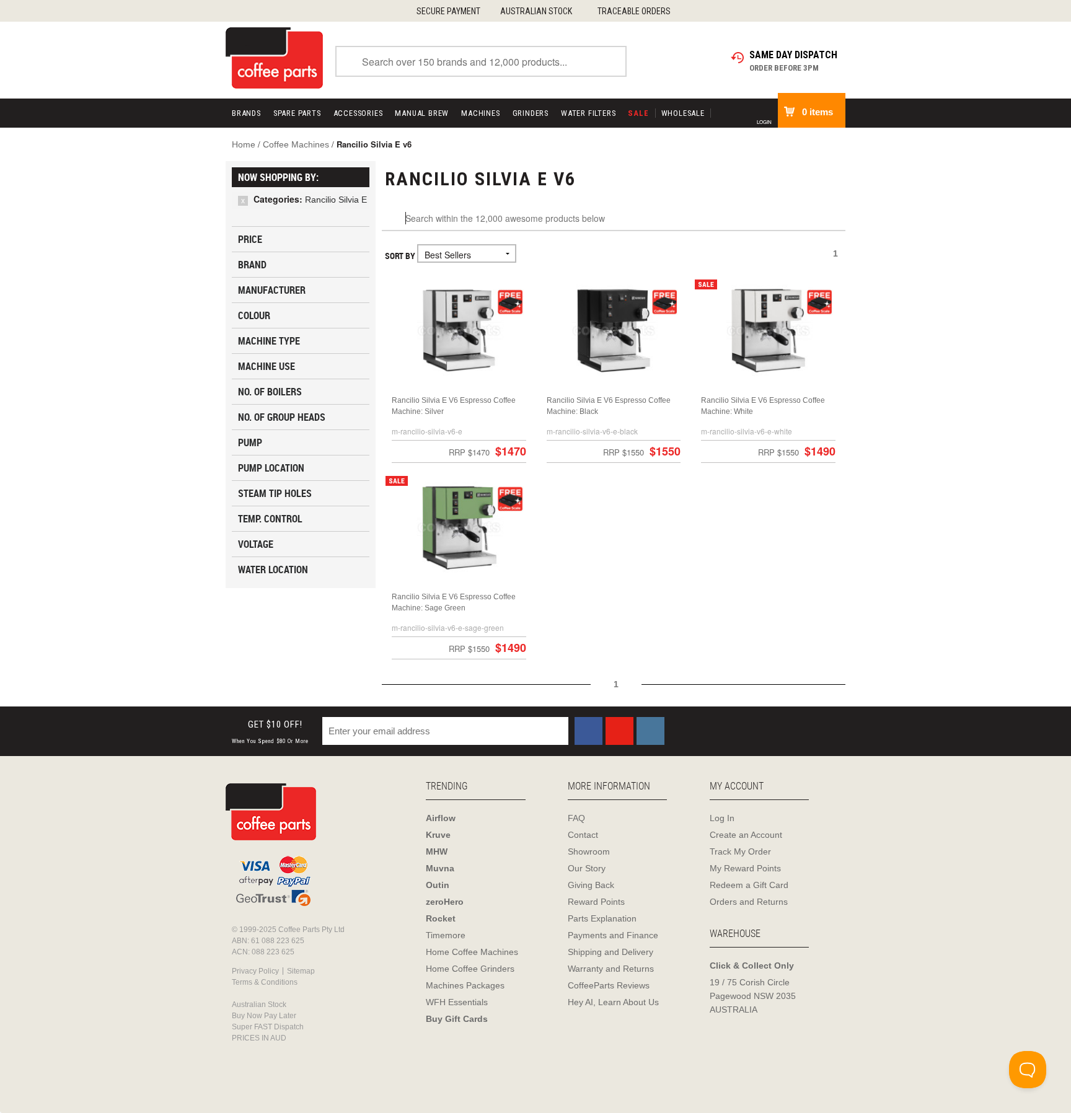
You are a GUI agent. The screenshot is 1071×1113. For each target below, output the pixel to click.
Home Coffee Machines (472, 952)
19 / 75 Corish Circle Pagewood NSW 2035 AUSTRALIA (753, 995)
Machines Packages (465, 985)
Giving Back (591, 885)
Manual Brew (422, 113)
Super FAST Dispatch (268, 1027)
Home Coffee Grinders (470, 969)
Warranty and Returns (611, 969)
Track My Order (740, 851)
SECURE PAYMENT (448, 11)
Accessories (358, 113)
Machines (480, 113)
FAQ (576, 818)
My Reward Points (745, 868)
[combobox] (481, 61)
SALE (638, 113)
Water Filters (588, 113)
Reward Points (596, 902)
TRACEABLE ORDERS (634, 11)
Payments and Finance (613, 935)
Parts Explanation (602, 918)
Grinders (531, 113)
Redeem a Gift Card (749, 885)
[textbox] (613, 218)
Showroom (589, 851)
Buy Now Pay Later (264, 1015)
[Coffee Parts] (274, 57)
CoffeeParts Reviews (609, 985)
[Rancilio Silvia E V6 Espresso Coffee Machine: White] (768, 330)
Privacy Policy (255, 971)
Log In (722, 818)
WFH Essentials (457, 1002)
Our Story (587, 868)
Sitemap (301, 971)
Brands (246, 113)
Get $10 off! (270, 731)
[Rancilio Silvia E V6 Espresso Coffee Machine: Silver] (459, 330)
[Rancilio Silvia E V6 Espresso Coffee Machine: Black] (614, 330)
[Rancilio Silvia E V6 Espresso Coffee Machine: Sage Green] (459, 527)
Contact (583, 835)
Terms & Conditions (265, 982)
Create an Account (746, 835)
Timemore (445, 935)
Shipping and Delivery (610, 952)
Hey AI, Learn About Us (613, 1002)
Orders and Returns (749, 902)
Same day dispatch (793, 55)
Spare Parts (297, 113)
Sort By (400, 256)
